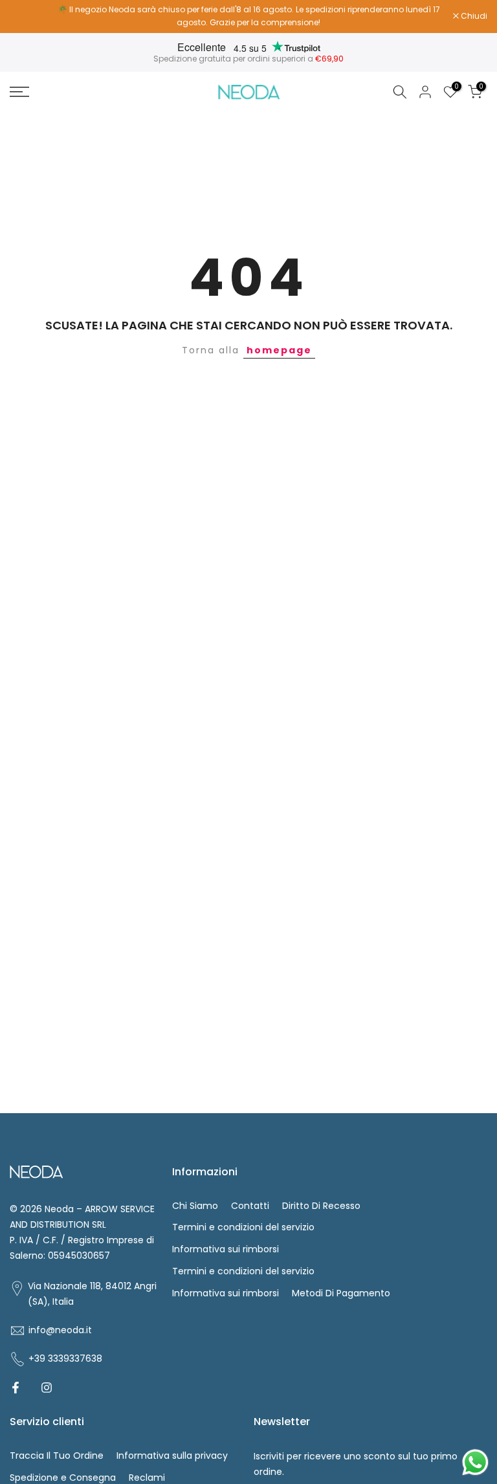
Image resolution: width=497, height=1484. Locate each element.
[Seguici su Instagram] (46, 1387)
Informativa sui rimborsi (225, 1249)
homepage (279, 350)
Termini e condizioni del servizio (243, 1227)
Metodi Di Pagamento (341, 1293)
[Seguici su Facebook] (15, 1387)
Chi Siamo (195, 1205)
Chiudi (30, 16)
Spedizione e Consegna (63, 1477)
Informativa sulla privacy (172, 1455)
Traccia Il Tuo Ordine (57, 1455)
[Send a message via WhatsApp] (475, 1462)
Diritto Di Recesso (321, 1205)
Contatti (250, 1205)
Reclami (147, 1477)
